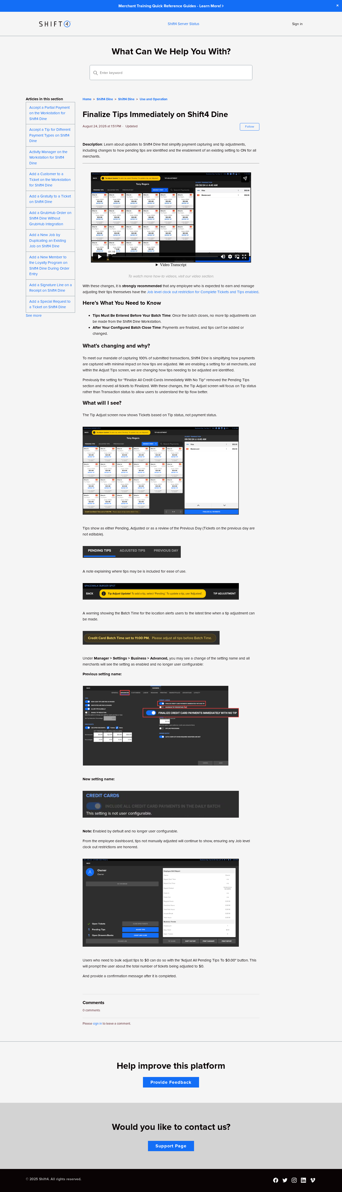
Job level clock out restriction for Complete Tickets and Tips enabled (202, 292)
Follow (249, 127)
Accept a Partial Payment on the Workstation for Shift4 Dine (49, 113)
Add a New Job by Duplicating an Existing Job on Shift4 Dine (47, 240)
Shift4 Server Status (183, 24)
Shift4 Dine (105, 99)
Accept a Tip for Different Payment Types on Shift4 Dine (49, 135)
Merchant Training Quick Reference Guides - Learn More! (170, 6)
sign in (97, 1024)
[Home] (55, 24)
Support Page (171, 1146)
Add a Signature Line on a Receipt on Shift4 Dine (50, 288)
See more (34, 315)
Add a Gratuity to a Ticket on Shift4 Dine (50, 199)
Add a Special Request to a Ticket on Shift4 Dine (50, 304)
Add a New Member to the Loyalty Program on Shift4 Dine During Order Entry (49, 265)
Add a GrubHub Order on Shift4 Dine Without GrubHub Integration (50, 218)
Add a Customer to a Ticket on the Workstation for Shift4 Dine (50, 179)
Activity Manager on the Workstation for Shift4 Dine (48, 157)
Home (87, 99)
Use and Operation (153, 99)
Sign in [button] (297, 24)
